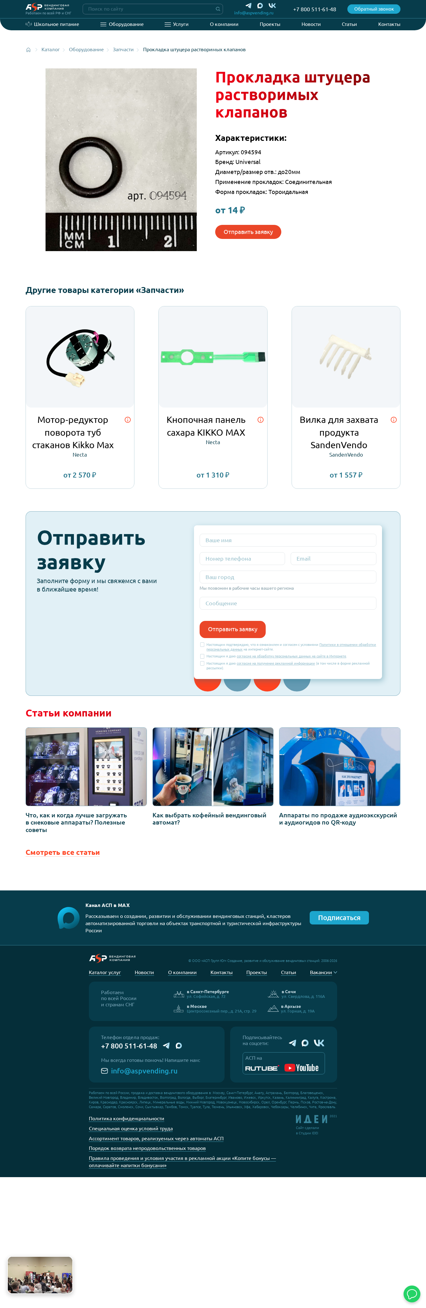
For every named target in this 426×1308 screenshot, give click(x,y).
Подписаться (339, 917)
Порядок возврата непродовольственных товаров (147, 1148)
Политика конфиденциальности (126, 1118)
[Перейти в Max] (260, 5)
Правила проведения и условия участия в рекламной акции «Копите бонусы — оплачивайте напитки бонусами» (182, 1161)
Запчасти (123, 49)
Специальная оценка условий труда (131, 1128)
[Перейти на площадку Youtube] (301, 1068)
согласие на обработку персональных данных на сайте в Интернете (291, 656)
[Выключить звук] (65, 1286)
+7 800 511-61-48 (129, 1045)
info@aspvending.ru (144, 1070)
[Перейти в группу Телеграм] (292, 1043)
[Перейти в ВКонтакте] (272, 5)
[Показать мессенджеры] (412, 1294)
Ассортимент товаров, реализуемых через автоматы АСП (156, 1138)
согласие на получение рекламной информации (276, 663)
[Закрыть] (67, 1262)
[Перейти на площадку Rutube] (262, 1068)
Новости (311, 24)
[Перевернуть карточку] (127, 420)
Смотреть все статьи (63, 852)
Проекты (270, 24)
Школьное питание (56, 24)
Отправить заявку (248, 231)
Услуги (181, 24)
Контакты (389, 24)
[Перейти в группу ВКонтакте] (319, 1043)
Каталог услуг (105, 972)
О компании (224, 24)
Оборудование (126, 24)
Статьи (349, 24)
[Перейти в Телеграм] (248, 5)
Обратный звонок (374, 9)
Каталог (50, 49)
